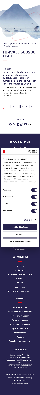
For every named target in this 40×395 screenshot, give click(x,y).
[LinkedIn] (18, 124)
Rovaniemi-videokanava (20, 324)
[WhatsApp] (21, 124)
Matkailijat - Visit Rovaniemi (20, 274)
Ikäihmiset (20, 265)
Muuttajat (20, 278)
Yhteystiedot (20, 332)
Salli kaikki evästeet (20, 227)
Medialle (20, 336)
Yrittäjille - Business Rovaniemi (20, 291)
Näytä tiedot (28, 220)
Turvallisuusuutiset (11, 46)
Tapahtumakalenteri (20, 328)
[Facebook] (10, 124)
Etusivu (5, 43)
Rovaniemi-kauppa (20, 319)
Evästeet (9, 378)
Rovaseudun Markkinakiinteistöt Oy (19, 361)
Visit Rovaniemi (20, 367)
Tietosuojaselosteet (19, 380)
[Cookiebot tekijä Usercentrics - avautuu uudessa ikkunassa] (28, 151)
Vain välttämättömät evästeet (20, 242)
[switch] (34, 197)
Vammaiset (20, 286)
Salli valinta (20, 234)
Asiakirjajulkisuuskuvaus (20, 383)
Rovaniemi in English (20, 315)
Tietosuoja (29, 378)
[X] (14, 124)
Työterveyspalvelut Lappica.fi (19, 364)
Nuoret (20, 282)
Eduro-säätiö (15, 354)
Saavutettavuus (19, 378)
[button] (29, 124)
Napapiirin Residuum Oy (19, 357)
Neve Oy (25, 354)
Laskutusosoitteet (20, 307)
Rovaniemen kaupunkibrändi (20, 311)
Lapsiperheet (20, 270)
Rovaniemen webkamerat (20, 341)
